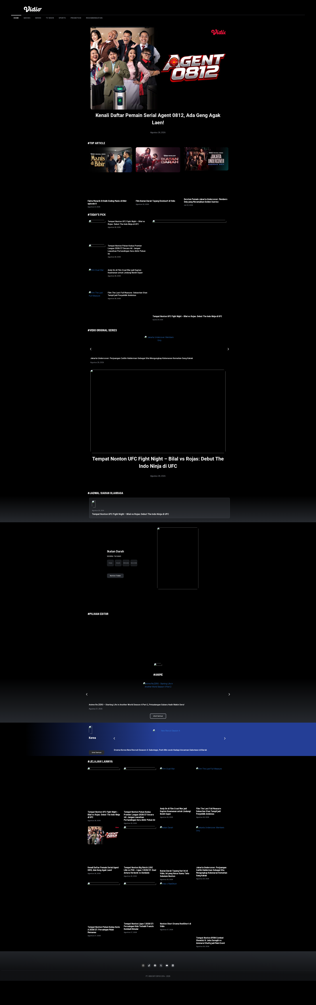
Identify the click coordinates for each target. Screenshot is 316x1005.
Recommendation (94, 18)
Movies (27, 18)
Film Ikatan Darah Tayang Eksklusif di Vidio (155, 200)
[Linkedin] (173, 955)
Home (16, 18)
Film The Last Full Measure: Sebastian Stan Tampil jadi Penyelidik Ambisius (127, 294)
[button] (90, 349)
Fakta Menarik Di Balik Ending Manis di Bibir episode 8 (107, 202)
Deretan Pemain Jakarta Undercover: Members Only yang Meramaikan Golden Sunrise (205, 200)
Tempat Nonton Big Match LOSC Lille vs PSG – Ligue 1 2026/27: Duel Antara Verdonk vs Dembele (140, 870)
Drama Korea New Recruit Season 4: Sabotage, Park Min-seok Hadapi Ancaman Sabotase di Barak (160, 750)
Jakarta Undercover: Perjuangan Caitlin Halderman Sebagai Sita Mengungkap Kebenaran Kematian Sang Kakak (141, 358)
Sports (62, 18)
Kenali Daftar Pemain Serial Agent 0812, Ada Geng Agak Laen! (103, 868)
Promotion (76, 18)
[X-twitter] (161, 955)
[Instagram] (143, 955)
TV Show (50, 18)
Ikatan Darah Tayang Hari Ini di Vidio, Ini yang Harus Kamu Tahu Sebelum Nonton (174, 873)
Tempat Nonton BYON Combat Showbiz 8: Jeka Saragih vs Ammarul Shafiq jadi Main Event (210, 930)
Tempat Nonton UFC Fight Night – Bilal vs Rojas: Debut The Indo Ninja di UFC (126, 222)
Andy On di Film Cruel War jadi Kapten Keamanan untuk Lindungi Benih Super (125, 271)
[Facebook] (155, 955)
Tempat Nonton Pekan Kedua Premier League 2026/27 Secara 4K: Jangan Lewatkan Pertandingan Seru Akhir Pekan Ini (127, 249)
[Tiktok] (149, 955)
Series (38, 18)
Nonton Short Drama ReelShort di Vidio (175, 925)
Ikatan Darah (115, 551)
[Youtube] (167, 955)
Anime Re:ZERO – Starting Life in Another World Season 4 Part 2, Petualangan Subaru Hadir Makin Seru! (136, 704)
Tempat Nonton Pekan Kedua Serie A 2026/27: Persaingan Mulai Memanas (104, 930)
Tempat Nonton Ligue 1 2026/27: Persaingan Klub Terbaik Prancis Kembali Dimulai (139, 926)
